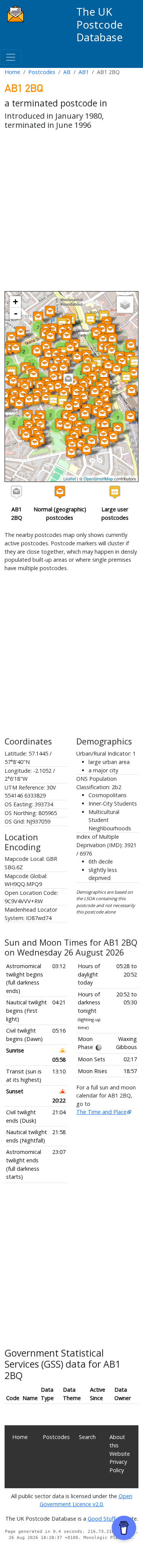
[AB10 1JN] (112, 339)
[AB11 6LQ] (71, 453)
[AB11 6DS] (85, 414)
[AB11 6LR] (91, 442)
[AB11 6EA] (64, 394)
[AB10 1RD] (77, 357)
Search (87, 1437)
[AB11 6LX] (131, 391)
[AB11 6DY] (83, 397)
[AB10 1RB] (70, 349)
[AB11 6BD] (131, 345)
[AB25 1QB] (50, 312)
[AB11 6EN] (46, 398)
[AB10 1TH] (45, 364)
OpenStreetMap (98, 478)
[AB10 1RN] (50, 337)
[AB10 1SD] (33, 375)
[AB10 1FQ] (90, 319)
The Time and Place (101, 1111)
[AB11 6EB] (69, 408)
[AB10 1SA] (53, 378)
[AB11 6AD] (117, 369)
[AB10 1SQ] (25, 387)
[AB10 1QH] (16, 348)
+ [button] (15, 301)
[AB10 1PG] (20, 333)
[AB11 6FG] (75, 405)
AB (67, 72)
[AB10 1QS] (63, 368)
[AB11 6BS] (50, 387)
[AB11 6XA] (35, 443)
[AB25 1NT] (38, 318)
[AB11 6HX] (104, 442)
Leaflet (69, 478)
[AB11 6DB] (19, 404)
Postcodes (41, 72)
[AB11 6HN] (102, 414)
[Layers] (125, 304)
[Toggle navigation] (10, 57)
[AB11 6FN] (26, 436)
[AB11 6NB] (134, 373)
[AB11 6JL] (104, 375)
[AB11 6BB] (86, 370)
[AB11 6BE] (108, 366)
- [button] (15, 313)
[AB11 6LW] (85, 430)
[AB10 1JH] (103, 340)
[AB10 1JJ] (112, 351)
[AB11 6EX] (95, 392)
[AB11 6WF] (86, 450)
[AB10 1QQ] (11, 338)
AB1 (84, 72)
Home (12, 72)
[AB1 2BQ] (68, 379)
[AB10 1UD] (13, 381)
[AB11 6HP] (105, 425)
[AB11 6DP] (35, 399)
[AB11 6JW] (130, 417)
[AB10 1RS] (37, 351)
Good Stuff (102, 1518)
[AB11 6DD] (77, 393)
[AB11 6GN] (126, 378)
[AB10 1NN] (67, 336)
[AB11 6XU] (53, 400)
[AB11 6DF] (67, 426)
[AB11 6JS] (113, 437)
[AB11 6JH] (117, 429)
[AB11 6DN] (60, 424)
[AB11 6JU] (135, 362)
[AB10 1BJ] (49, 355)
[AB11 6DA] (29, 400)
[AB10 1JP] (110, 330)
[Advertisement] (71, 212)
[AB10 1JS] (96, 334)
